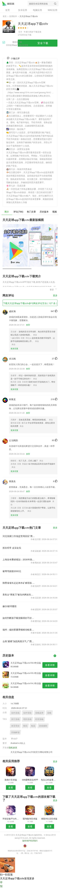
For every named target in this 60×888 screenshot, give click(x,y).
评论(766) (18, 211)
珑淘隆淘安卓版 (30, 818)
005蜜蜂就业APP (30, 779)
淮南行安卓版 (10, 779)
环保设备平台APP (11, 818)
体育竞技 (15, 725)
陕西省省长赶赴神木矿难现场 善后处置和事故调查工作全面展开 (19, 582)
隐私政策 (13, 747)
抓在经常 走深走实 (12, 547)
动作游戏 (15, 712)
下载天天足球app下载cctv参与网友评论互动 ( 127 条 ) (30, 303)
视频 (54, 211)
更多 (55, 295)
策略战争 (39, 712)
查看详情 (50, 665)
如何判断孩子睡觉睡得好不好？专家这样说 (19, 617)
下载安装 (37, 31)
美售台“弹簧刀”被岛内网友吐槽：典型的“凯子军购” (19, 594)
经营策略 (39, 719)
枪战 (33, 725)
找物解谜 (15, 732)
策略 (49, 712)
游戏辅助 (43, 725)
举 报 (1, 884)
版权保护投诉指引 (30, 840)
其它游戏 (15, 719)
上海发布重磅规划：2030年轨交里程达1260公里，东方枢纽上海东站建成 (19, 559)
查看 (10, 787)
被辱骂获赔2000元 (12, 571)
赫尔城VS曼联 (10, 606)
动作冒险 (27, 712)
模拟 (25, 725)
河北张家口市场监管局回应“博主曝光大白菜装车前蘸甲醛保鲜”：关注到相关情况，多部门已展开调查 (19, 536)
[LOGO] (8, 3)
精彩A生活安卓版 (49, 818)
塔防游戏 (27, 719)
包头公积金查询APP (49, 779)
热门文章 (31, 211)
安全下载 (42, 43)
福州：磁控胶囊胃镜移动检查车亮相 (19, 629)
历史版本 (44, 211)
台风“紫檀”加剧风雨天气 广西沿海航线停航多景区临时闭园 (19, 641)
